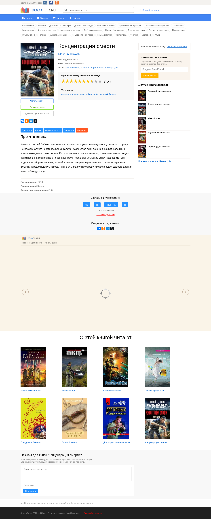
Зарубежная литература (129, 25)
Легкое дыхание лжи (31, 390)
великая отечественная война (76, 94)
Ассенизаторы (69, 390)
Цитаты (60, 18)
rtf (125, 204)
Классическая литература (156, 25)
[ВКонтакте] (22, 121)
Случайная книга (151, 10)
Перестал (69, 130)
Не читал (81, 130)
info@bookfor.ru (73, 513)
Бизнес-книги (28, 25)
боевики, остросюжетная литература (99, 67)
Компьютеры (28, 30)
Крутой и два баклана (159, 132)
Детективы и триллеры (60, 25)
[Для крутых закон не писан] (116, 438)
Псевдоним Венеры (30, 442)
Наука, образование (114, 30)
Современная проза (84, 35)
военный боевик (108, 94)
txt (97, 204)
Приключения (178, 30)
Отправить (30, 491)
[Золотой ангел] (74, 438)
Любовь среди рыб (154, 390)
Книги (29, 18)
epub (111, 204)
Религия (42, 35)
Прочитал (27, 130)
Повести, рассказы (136, 30)
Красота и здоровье (47, 30)
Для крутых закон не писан (117, 442)
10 (100, 81)
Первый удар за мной (159, 146)
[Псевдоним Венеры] (33, 438)
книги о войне (72, 67)
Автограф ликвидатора (159, 91)
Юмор (157, 35)
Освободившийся (112, 390)
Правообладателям (93, 513)
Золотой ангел (69, 442)
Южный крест (154, 118)
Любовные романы (92, 30)
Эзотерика (146, 35)
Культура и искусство (70, 30)
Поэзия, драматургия (159, 30)
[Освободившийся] (115, 386)
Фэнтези (134, 35)
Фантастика (121, 35)
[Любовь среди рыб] (157, 386)
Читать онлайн (37, 101)
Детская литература (83, 25)
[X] (35, 121)
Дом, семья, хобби (105, 25)
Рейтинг (77, 18)
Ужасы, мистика (104, 35)
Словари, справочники (60, 35)
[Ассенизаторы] (74, 386)
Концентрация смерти (159, 104)
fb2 (86, 204)
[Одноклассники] (27, 121)
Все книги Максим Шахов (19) (154, 161)
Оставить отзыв (37, 107)
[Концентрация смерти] (157, 438)
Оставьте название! (177, 46)
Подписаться (149, 75)
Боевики (42, 25)
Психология (178, 25)
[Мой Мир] (31, 121)
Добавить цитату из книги (37, 113)
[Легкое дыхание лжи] (33, 386)
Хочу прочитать (53, 130)
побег (95, 94)
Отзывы (44, 18)
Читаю (38, 130)
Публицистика (28, 35)
